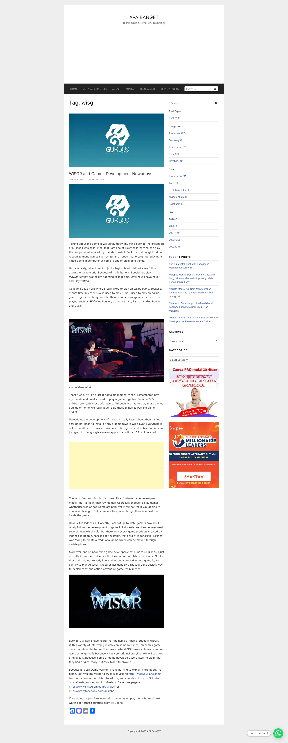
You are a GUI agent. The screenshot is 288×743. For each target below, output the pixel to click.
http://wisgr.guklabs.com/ (145, 673)
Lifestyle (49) (176, 160)
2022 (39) (174, 246)
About (116, 89)
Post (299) (174, 118)
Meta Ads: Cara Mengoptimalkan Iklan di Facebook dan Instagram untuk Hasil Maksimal (191, 307)
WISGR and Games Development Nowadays (110, 173)
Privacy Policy (170, 89)
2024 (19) (174, 232)
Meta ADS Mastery (95, 89)
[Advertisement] (144, 50)
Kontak (130, 89)
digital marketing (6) (180, 190)
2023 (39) (174, 239)
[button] (278, 733)
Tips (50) (174, 154)
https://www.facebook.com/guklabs (91, 691)
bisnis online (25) (178, 176)
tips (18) (173, 183)
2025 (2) (173, 226)
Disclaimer (147, 89)
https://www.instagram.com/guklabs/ (92, 686)
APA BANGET (144, 17)
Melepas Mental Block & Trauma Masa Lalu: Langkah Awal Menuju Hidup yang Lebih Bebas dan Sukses (192, 278)
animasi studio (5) (178, 196)
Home (74, 89)
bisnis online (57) (178, 147)
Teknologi (76, 179)
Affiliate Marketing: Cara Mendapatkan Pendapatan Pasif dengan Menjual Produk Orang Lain (192, 292)
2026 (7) (173, 219)
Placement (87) (177, 133)
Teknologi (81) (176, 140)
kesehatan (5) (176, 203)
